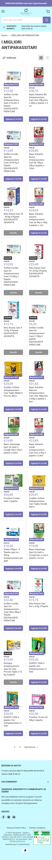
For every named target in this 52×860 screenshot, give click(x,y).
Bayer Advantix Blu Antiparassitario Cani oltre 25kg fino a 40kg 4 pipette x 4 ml (38, 100)
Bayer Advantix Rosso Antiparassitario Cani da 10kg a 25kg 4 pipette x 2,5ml (36, 161)
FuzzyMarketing (22, 844)
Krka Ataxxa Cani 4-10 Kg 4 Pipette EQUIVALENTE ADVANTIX (13, 332)
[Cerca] (47, 20)
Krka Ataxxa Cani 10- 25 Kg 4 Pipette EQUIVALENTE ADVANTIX (38, 272)
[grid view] (41, 58)
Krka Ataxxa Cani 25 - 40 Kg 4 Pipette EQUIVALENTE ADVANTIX (13, 218)
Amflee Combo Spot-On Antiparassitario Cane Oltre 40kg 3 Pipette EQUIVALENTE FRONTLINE (12, 612)
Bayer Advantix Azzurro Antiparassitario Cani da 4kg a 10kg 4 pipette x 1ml (38, 220)
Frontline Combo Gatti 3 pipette (12, 499)
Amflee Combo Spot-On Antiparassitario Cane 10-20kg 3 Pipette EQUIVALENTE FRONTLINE (11, 276)
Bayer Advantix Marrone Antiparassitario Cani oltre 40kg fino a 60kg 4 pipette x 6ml (38, 394)
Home (4, 35)
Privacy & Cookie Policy (16, 828)
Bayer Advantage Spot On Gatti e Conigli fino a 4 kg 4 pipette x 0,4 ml (38, 553)
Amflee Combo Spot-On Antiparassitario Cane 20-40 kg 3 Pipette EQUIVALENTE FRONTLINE (11, 162)
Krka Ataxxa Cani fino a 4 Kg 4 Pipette (38, 605)
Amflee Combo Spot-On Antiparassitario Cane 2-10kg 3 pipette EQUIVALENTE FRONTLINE (36, 336)
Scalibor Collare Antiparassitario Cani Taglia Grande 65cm (38, 502)
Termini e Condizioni (37, 828)
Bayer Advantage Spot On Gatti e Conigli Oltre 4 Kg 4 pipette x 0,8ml (13, 448)
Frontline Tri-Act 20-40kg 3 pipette (38, 718)
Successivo (30, 747)
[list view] (47, 58)
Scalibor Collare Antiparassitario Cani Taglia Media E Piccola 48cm (13, 391)
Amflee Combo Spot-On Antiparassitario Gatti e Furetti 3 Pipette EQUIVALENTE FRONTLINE (11, 103)
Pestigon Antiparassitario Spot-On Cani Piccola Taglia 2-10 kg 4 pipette (13, 669)
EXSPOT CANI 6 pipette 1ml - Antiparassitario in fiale (13, 721)
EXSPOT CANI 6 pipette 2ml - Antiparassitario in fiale (38, 667)
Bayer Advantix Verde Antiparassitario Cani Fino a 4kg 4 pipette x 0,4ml (37, 450)
